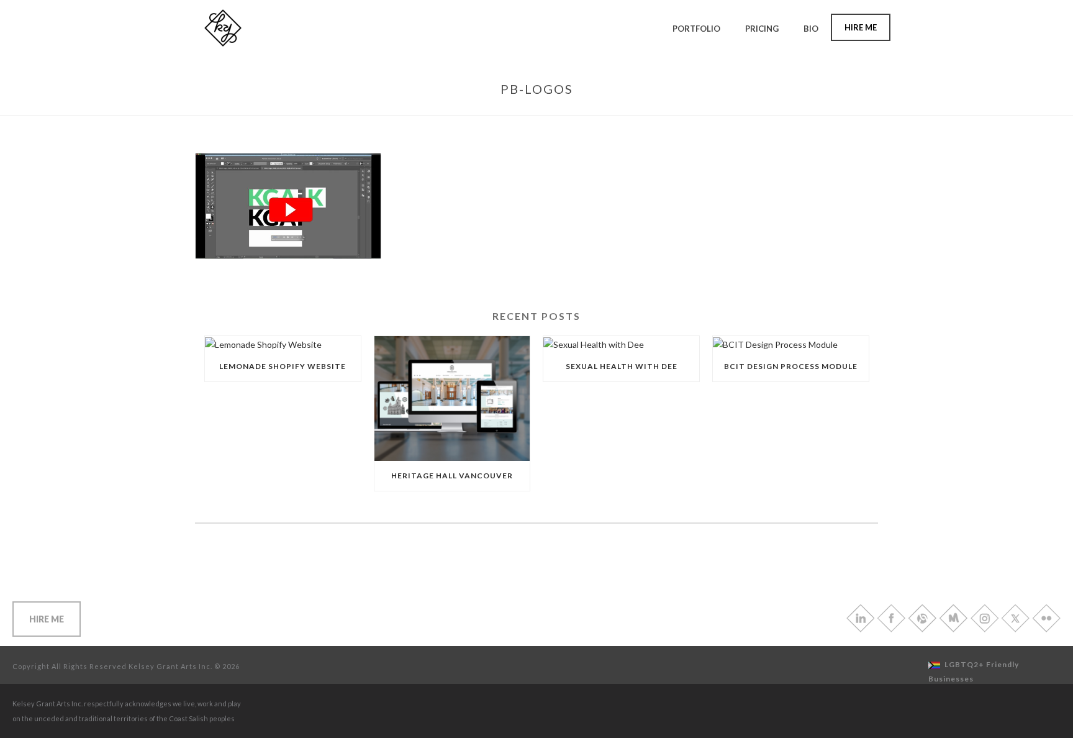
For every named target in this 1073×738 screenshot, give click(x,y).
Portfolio (696, 29)
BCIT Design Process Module (791, 366)
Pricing (762, 29)
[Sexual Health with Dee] (621, 344)
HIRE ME (46, 619)
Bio (811, 29)
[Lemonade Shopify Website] (283, 344)
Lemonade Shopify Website (282, 366)
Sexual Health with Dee (621, 366)
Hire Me (860, 27)
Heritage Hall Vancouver (452, 475)
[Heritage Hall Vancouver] (452, 398)
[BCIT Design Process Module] (791, 344)
